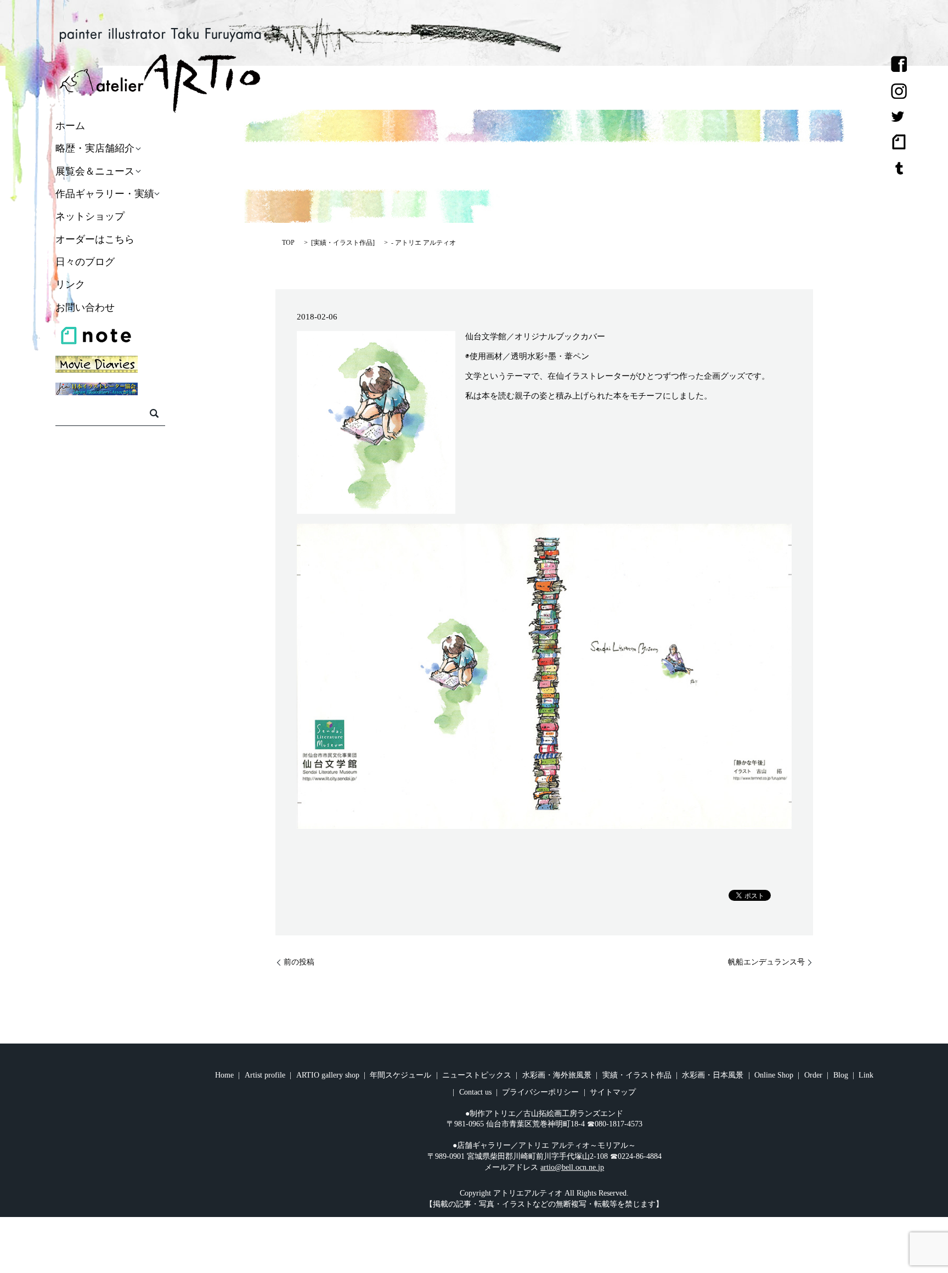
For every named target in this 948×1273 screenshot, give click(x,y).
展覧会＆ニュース (94, 171)
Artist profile (265, 1075)
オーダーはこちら (94, 239)
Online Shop (773, 1075)
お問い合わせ (85, 307)
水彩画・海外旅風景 (556, 1075)
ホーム (70, 125)
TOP (288, 242)
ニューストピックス (476, 1075)
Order (813, 1075)
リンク (70, 284)
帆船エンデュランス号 (766, 962)
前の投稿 (299, 962)
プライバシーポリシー (540, 1092)
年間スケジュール (400, 1075)
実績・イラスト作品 (343, 242)
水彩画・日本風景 (712, 1075)
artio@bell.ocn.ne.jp (572, 1167)
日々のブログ (85, 261)
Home (224, 1075)
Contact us (475, 1092)
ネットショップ (90, 216)
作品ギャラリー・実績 (104, 193)
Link (866, 1075)
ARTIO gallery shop (327, 1075)
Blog (840, 1075)
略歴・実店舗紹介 (94, 148)
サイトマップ (613, 1092)
